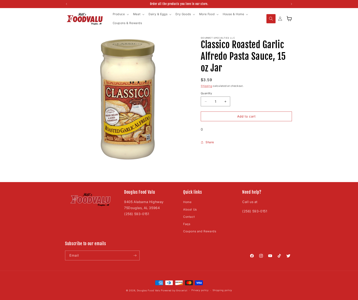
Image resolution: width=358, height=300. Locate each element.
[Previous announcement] (66, 4)
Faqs (186, 224)
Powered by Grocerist (174, 290)
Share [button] (210, 142)
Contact (189, 216)
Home (187, 202)
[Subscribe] (134, 255)
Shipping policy (222, 290)
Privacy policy (200, 290)
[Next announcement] (291, 4)
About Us (190, 209)
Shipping (206, 85)
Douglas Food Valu (148, 290)
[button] (120, 14)
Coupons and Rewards (199, 231)
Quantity (206, 93)
